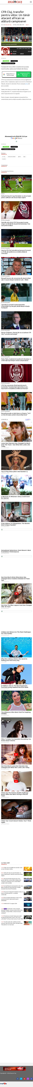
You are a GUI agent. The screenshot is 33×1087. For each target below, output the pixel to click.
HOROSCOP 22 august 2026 (9, 903)
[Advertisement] (16, 118)
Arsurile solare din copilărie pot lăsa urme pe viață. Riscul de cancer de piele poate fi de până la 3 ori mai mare (11, 923)
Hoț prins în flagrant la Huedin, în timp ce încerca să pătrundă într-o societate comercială (12, 893)
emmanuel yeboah (11, 156)
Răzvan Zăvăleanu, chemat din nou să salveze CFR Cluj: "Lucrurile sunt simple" (16, 333)
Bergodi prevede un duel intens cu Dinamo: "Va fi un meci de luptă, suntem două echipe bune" (15, 414)
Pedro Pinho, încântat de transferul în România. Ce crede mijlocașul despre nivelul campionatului (16, 359)
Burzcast (15, 1082)
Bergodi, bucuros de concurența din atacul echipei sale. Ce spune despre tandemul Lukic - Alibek (16, 279)
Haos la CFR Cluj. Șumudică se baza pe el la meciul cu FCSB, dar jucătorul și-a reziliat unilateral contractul (16, 251)
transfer (4, 158)
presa (26, 83)
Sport (27, 24)
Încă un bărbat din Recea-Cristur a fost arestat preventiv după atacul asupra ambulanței (11, 899)
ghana (19, 156)
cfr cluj (3, 156)
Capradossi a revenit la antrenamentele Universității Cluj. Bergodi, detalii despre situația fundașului (15, 306)
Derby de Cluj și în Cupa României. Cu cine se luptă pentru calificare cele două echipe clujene (16, 196)
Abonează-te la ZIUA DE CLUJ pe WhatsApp (25, 74)
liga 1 (24, 156)
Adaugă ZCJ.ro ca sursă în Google (10, 74)
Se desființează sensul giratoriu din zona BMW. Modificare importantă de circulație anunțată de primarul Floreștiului (12, 887)
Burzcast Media (22, 1082)
